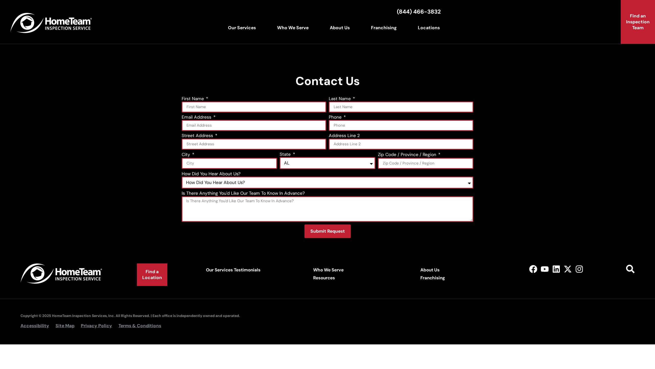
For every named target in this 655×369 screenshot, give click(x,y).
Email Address (197, 117)
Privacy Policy (96, 326)
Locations (429, 27)
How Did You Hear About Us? (211, 174)
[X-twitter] (567, 269)
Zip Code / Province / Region (408, 154)
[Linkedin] (556, 269)
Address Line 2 (344, 136)
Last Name (340, 99)
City (186, 154)
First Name (193, 99)
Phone (336, 117)
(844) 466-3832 (419, 11)
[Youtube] (545, 269)
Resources (324, 278)
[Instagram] (579, 269)
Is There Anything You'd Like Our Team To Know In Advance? (243, 193)
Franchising (384, 27)
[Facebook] (533, 269)
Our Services (242, 27)
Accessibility (34, 326)
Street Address (198, 136)
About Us (340, 27)
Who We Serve (293, 27)
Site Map (65, 326)
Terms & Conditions (139, 326)
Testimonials (247, 270)
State (286, 154)
